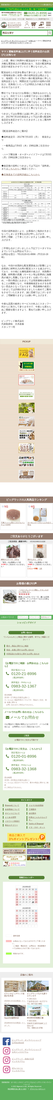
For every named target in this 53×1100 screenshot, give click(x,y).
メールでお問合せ (24, 717)
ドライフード (34, 617)
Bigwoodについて (12, 805)
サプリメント (23, 617)
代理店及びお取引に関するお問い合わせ (22, 654)
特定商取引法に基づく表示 (17, 1089)
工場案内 (32, 809)
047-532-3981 (36, 1004)
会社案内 (32, 813)
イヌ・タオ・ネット (37, 827)
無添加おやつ (46, 617)
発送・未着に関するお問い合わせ (20, 650)
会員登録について (12, 809)
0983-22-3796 (37, 1028)
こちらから (14, 169)
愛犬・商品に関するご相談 (17, 646)
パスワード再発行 (12, 821)
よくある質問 (10, 817)
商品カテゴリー (11, 825)
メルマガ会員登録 (36, 805)
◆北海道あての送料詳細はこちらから (20, 174)
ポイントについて (12, 813)
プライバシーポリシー (37, 1089)
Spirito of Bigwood (36, 824)
